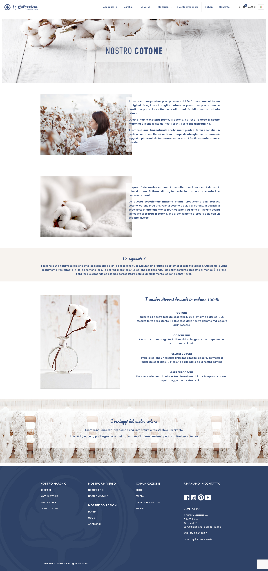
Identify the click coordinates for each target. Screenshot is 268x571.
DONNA (92, 511)
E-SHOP (140, 508)
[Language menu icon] (261, 7)
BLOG (139, 490)
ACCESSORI (94, 524)
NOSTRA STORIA (49, 496)
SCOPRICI (45, 490)
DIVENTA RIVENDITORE (148, 502)
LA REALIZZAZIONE (50, 508)
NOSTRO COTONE (98, 496)
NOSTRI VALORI (48, 502)
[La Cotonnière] (21, 7)
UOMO (91, 517)
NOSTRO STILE (95, 490)
